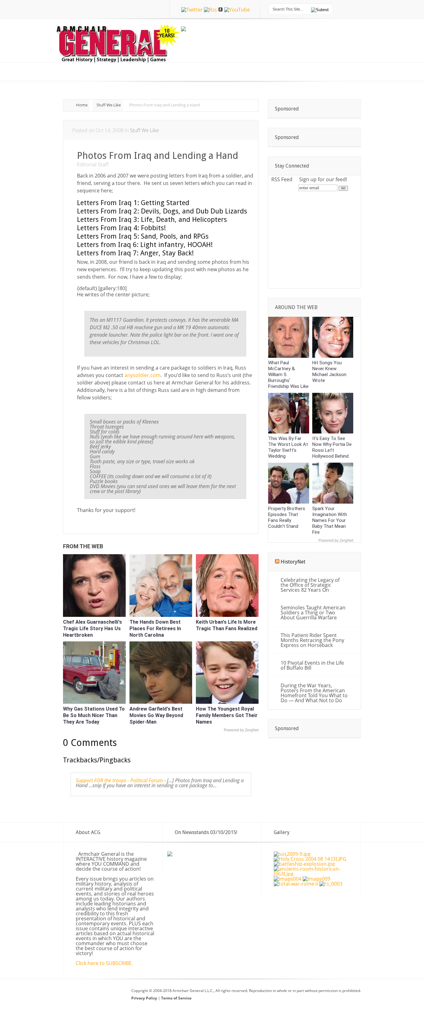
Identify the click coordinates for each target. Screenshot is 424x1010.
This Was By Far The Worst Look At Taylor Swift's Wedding (288, 447)
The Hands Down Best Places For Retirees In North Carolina (155, 628)
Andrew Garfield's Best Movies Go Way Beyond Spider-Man (156, 715)
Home (82, 105)
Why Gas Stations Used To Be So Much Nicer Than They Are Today (94, 715)
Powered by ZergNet (241, 730)
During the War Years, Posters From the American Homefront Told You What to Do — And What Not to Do (314, 693)
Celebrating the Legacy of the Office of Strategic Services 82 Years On (310, 585)
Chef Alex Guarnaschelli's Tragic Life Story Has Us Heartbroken (92, 628)
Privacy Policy (144, 998)
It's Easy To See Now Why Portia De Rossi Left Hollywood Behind (332, 447)
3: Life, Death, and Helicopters (152, 219)
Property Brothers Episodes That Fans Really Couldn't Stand (286, 517)
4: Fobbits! (121, 228)
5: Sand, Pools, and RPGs (143, 236)
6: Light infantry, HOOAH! (145, 245)
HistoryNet (293, 562)
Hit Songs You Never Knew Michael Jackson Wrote (329, 371)
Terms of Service (176, 998)
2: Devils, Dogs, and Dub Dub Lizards (162, 211)
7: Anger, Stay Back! (135, 253)
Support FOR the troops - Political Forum (119, 780)
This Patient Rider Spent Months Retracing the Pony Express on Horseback (312, 640)
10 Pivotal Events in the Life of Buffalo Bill (312, 665)
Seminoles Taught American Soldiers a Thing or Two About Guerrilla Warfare (313, 612)
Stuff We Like (109, 105)
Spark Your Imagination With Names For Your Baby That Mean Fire (329, 520)
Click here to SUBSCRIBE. (104, 963)
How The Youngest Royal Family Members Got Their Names (227, 715)
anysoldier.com (142, 375)
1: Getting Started (133, 203)
